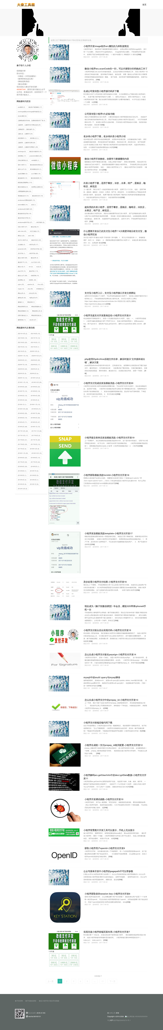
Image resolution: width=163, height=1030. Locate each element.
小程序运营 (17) (33, 244)
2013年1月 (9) (34, 484)
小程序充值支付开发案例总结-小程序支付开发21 (107, 315)
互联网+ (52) (32, 280)
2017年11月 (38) (36, 431)
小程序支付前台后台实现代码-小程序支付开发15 (107, 630)
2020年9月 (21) (22, 360)
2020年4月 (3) (35, 369)
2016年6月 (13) (35, 457)
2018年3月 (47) (35, 422)
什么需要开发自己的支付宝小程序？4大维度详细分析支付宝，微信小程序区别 (115, 232)
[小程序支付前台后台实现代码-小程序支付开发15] (64, 637)
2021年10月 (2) (22, 333)
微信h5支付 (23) (36, 240)
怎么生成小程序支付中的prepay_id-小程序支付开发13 (111, 699)
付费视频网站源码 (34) (24, 191)
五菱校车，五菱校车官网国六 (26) (28, 147)
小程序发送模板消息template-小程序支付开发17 (109, 533)
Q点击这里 (32, 1013)
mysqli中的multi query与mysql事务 (101, 677)
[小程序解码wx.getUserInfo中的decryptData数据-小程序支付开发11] (64, 782)
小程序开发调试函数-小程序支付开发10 (104, 799)
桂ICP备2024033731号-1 (122, 1020)
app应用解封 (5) (22, 173)
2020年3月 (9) (22, 373)
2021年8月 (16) (22, 338)
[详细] (139, 54)
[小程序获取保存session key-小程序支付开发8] (65, 907)
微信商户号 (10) (22, 262)
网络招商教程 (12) (23, 311)
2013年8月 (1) (22, 471)
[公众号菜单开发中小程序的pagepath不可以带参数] (59, 877)
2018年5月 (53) (35, 418)
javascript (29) (22, 249)
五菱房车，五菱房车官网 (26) (26, 142)
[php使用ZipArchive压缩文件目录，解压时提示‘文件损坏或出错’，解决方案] (60, 365)
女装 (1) (33, 204)
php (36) (30, 289)
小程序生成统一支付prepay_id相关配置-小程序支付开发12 (114, 745)
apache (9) (30, 284)
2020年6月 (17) (35, 364)
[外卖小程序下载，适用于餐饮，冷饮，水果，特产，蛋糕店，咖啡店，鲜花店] (64, 189)
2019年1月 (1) (22, 404)
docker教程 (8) (22, 116)
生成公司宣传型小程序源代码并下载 (101, 91)
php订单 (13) (22, 271)
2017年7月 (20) (35, 440)
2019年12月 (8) (35, 378)
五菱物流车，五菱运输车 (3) (26, 129)
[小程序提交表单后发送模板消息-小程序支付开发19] (65, 451)
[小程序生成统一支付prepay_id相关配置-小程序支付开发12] (65, 755)
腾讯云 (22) (21, 235)
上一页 (51, 981)
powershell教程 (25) (35, 156)
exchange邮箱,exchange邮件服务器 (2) (29, 111)
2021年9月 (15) (35, 333)
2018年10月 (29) (23, 409)
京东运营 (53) (33, 293)
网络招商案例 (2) (36, 306)
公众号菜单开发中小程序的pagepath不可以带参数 (108, 871)
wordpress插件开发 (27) (25, 222)
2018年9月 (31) (36, 409)
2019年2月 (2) (35, 400)
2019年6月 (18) (35, 391)
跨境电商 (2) (40, 289)
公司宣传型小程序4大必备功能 (100, 113)
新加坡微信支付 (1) (35, 169)
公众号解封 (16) (35, 173)
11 (102, 981)
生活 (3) (38, 266)
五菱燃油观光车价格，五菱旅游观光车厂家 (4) (31, 120)
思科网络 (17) (22, 156)
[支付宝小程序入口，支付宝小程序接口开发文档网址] (60, 299)
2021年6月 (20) (22, 342)
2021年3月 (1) (35, 347)
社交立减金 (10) (34, 231)
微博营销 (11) (22, 320)
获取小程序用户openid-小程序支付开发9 (105, 848)
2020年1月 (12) (22, 378)
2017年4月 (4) (22, 449)
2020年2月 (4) (34, 373)
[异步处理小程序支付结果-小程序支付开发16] (64, 588)
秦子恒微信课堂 (30, 1001)
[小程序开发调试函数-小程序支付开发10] (65, 809)
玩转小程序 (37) (22, 227)
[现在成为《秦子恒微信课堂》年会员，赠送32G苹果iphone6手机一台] (60, 612)
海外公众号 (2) (22, 169)
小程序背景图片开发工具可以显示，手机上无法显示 (109, 830)
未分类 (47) (32, 320)
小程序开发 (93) (33, 253)
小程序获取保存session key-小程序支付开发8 (107, 893)
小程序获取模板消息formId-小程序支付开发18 (106, 475)
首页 (144, 4)
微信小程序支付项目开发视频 (49, 1001)
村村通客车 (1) (22, 138)
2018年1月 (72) (35, 426)
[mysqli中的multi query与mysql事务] (59, 683)
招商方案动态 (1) (23, 315)
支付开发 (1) (21, 253)
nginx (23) (21, 284)
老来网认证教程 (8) (37, 187)
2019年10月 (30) (36, 382)
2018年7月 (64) (35, 413)
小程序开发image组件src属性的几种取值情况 (106, 46)
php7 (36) (31, 235)
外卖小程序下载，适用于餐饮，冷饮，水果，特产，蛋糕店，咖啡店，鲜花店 (114, 184)
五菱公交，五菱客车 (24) (25, 134)
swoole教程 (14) (23, 204)
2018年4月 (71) (22, 422)
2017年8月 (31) (22, 440)
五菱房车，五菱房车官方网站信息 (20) (29, 125)
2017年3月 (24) (35, 462)
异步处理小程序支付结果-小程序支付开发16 (105, 581)
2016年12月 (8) (34, 449)
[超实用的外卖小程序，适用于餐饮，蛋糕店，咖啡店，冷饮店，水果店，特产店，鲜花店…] (60, 213)
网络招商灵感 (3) (36, 315)
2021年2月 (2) (22, 351)
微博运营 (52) (22, 298)
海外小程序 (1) (22, 165)
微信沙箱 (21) (35, 227)
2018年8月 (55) (22, 413)
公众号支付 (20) (35, 262)
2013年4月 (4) (22, 480)
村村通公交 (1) (34, 138)
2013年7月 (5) (34, 471)
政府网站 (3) (21, 280)
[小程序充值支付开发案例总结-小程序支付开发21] (64, 332)
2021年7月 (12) (35, 338)
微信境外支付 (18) (37, 196)
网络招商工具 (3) (37, 311)
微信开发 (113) (33, 271)
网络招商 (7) (31, 302)
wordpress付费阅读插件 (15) (26, 200)
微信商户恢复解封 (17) (35, 107)
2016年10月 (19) (36, 453)
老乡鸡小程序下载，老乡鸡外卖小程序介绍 (104, 136)
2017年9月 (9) (35, 435)
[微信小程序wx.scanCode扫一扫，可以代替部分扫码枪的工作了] (60, 74)
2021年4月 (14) (22, 347)
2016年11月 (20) (23, 453)
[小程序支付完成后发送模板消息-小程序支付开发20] (64, 405)
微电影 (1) (21, 302)
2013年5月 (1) (22, 475)
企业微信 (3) (21, 244)
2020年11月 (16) (23, 356)
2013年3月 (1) (34, 480)
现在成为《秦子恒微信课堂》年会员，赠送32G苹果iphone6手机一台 (115, 607)
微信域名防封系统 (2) (36, 165)
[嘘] (81, 22)
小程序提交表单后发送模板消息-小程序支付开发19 (109, 437)
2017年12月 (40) (23, 431)
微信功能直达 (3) (23, 187)
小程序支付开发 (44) (36, 249)
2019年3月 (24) (22, 400)
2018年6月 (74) (22, 418)
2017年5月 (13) (35, 444)
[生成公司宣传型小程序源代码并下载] (64, 97)
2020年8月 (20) (35, 360)
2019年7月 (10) (22, 391)
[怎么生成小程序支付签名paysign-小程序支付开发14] (65, 660)
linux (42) (40, 284)
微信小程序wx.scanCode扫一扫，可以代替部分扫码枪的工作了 (116, 68)
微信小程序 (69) (22, 258)
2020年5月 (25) (22, 369)
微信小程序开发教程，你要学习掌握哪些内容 (107, 158)
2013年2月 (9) (22, 484)
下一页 (112, 981)
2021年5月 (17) (35, 342)
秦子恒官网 (19, 1001)
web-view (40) (22, 231)
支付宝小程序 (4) (23, 240)
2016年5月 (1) (35, 466)
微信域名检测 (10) (36, 178)
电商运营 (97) (33, 298)
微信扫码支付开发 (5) (24, 218)
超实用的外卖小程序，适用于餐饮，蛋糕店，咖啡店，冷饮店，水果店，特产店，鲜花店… (116, 208)
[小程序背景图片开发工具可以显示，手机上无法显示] (64, 832)
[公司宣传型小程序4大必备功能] (60, 120)
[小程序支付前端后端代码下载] (59, 728)
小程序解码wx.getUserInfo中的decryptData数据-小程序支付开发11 (114, 776)
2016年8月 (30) (22, 466)
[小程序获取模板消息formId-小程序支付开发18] (64, 499)
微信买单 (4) (34, 258)
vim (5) (31, 266)
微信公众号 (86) (22, 275)
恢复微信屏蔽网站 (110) (25, 182)
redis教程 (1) (35, 160)
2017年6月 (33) (22, 444)
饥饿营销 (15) (35, 275)
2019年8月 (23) (35, 387)
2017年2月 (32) (22, 462)
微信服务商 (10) (22, 178)
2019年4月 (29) (35, 395)
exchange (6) (22, 151)
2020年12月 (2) (34, 351)
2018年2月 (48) (22, 426)
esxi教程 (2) (21, 107)
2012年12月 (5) (22, 488)
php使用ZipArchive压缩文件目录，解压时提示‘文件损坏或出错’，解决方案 (115, 360)
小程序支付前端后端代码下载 (97, 722)
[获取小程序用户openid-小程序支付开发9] (65, 854)
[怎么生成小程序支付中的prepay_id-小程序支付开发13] (65, 706)
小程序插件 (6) (40, 222)
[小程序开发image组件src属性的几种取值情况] (59, 52)
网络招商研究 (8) (23, 306)
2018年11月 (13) (35, 404)
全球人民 (112, 1013)
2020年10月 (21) (36, 356)
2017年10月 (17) (23, 435)
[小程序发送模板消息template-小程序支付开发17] (65, 552)
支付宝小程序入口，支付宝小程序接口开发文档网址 (110, 292)
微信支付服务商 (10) (35, 151)
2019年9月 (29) (22, 387)
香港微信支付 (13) (23, 196)
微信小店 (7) (21, 266)
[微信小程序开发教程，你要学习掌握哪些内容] (65, 165)
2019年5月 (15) (22, 395)
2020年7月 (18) (22, 364)
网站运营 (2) (21, 293)
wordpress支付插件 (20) (25, 209)
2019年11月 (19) (23, 382)
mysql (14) (21, 289)
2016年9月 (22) (22, 457)
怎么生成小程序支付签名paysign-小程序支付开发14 (110, 654)
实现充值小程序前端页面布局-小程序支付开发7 (106, 931)
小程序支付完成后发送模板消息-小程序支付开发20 (108, 383)
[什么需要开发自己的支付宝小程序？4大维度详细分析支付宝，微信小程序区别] (64, 257)
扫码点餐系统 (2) (23, 160)
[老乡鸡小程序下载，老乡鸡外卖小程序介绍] (59, 142)
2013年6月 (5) (34, 475)
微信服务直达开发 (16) (24, 213)
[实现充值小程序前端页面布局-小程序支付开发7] (64, 948)
